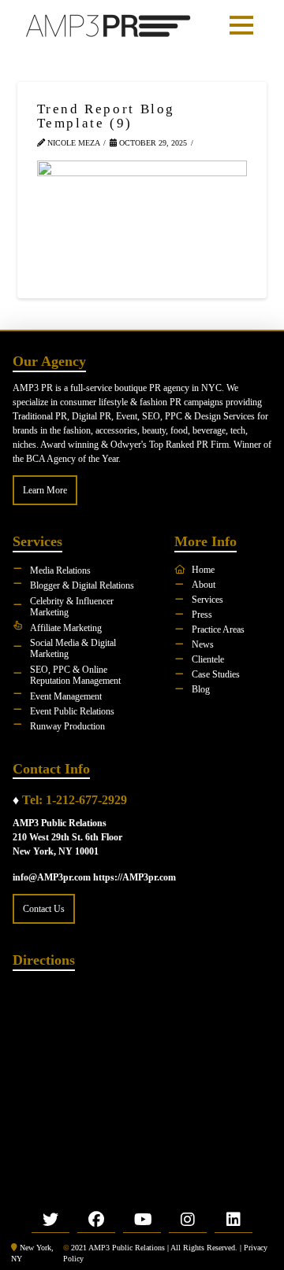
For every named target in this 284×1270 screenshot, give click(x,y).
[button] (241, 25)
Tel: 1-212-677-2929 (74, 800)
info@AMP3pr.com (52, 877)
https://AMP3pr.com (134, 877)
